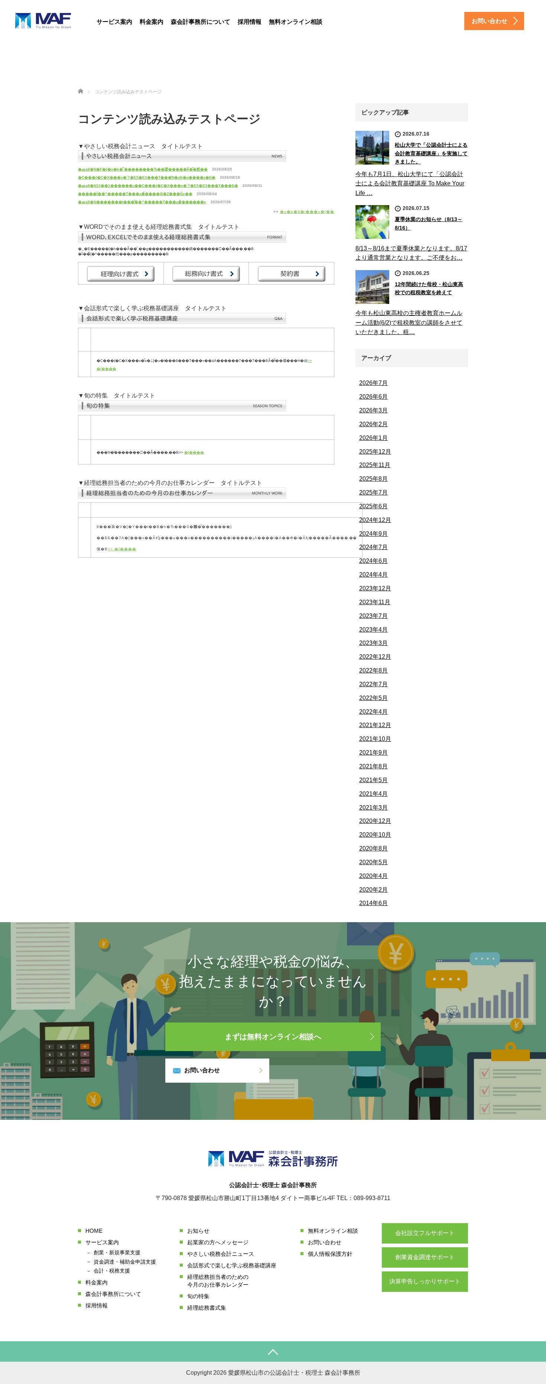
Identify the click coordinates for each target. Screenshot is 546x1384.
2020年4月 (373, 876)
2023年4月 (373, 629)
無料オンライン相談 (295, 22)
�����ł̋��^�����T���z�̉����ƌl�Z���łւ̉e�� (135, 194)
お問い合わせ (202, 1070)
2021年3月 (373, 807)
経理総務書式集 (206, 1307)
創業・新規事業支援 (117, 1252)
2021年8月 (373, 766)
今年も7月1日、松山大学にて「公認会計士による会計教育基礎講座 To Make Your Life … (409, 183)
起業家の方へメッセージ (217, 1242)
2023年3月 (373, 643)
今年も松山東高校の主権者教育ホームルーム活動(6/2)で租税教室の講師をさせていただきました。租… (408, 322)
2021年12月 (375, 725)
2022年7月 (373, 684)
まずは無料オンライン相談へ (273, 1037)
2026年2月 (373, 424)
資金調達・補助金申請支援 (125, 1262)
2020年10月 (375, 835)
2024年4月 (373, 574)
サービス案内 (114, 22)
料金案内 (151, 22)
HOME (94, 1231)
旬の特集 (198, 1296)
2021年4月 (373, 794)
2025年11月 (374, 465)
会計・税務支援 (112, 1271)
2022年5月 (373, 698)
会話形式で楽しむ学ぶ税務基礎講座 (231, 1265)
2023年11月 (374, 602)
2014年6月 (373, 903)
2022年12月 (375, 657)
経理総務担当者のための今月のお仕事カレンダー (217, 1281)
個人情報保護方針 (330, 1254)
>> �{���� (122, 549)
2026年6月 (373, 396)
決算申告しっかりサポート (425, 1281)
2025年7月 (373, 492)
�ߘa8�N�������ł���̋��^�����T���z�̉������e (142, 202)
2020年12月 (375, 821)
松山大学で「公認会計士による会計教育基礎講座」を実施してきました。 (431, 153)
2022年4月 (373, 712)
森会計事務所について (200, 22)
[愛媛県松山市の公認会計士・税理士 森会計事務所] (43, 21)
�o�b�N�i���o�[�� (307, 212)
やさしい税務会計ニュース (220, 1254)
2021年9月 (373, 752)
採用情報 (249, 22)
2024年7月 (373, 547)
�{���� (194, 452)
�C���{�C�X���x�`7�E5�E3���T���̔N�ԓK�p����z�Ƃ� (146, 177)
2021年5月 (373, 780)
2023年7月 (373, 616)
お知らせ (198, 1231)
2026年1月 (373, 438)
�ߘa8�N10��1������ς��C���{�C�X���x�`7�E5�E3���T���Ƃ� (158, 186)
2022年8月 (373, 670)
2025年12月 (375, 451)
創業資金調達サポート (425, 1257)
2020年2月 (373, 890)
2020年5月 (373, 862)
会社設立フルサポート (425, 1233)
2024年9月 (373, 534)
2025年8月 (373, 479)
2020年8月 (373, 848)
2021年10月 (375, 739)
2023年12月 (375, 588)
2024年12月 (375, 520)
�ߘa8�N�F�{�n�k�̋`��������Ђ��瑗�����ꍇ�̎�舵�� (143, 169)
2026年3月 (373, 410)
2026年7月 (373, 383)
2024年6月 (373, 561)
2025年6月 (373, 506)
